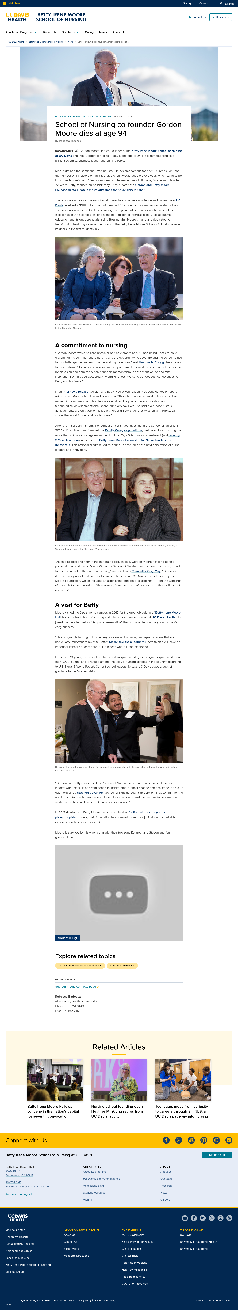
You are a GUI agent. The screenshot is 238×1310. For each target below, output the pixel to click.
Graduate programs (94, 1172)
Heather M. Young (151, 362)
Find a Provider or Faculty (137, 1242)
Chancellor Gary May (146, 571)
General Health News (122, 965)
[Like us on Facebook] (166, 1140)
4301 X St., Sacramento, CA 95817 (214, 1300)
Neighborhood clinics (19, 1251)
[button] (119, 893)
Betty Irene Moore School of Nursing (46, 41)
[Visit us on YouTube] (185, 1218)
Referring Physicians (134, 1263)
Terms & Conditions (64, 1300)
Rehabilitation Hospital (20, 1244)
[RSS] (228, 1218)
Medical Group (15, 1272)
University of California (194, 1249)
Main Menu (12, 3)
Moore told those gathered (127, 642)
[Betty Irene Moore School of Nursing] (46, 17)
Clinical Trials (130, 1256)
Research (49, 32)
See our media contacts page (75, 986)
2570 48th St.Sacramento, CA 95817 (19, 1173)
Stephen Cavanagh (90, 792)
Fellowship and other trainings (101, 1179)
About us (165, 1172)
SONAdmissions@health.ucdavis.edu (28, 1186)
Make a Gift (217, 1155)
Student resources (94, 1193)
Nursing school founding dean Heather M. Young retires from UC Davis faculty (117, 1111)
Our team (166, 1179)
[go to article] (55, 1080)
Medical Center (15, 1230)
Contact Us (197, 17)
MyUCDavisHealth (133, 1235)
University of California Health (198, 1242)
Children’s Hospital (17, 1237)
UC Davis (185, 1235)
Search (227, 4)
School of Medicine (18, 1258)
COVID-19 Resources (135, 1284)
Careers (204, 3)
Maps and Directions (76, 1256)
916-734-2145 (13, 1182)
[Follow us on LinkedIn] (228, 1140)
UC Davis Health (16, 41)
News (103, 32)
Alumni (87, 1200)
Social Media (72, 1249)
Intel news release (75, 391)
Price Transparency (133, 1277)
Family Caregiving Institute (123, 430)
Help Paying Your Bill (135, 1270)
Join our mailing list (19, 1194)
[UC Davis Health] (18, 1218)
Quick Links (223, 17)
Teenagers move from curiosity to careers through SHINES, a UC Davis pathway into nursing (181, 1111)
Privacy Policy (83, 1300)
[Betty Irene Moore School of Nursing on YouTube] (191, 1140)
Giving (187, 3)
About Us (118, 32)
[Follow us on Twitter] (178, 1140)
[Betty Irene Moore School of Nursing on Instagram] (216, 1140)
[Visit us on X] (210, 1218)
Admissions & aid (93, 1186)
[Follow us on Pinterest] (203, 1140)
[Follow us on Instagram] (219, 1218)
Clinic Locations (132, 1249)
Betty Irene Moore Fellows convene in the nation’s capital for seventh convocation (53, 1111)
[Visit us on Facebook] (192, 1218)
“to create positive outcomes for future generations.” (108, 190)
